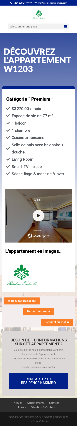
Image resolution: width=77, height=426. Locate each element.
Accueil (18, 402)
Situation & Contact (43, 407)
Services (54, 402)
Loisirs (22, 407)
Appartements (36, 402)
